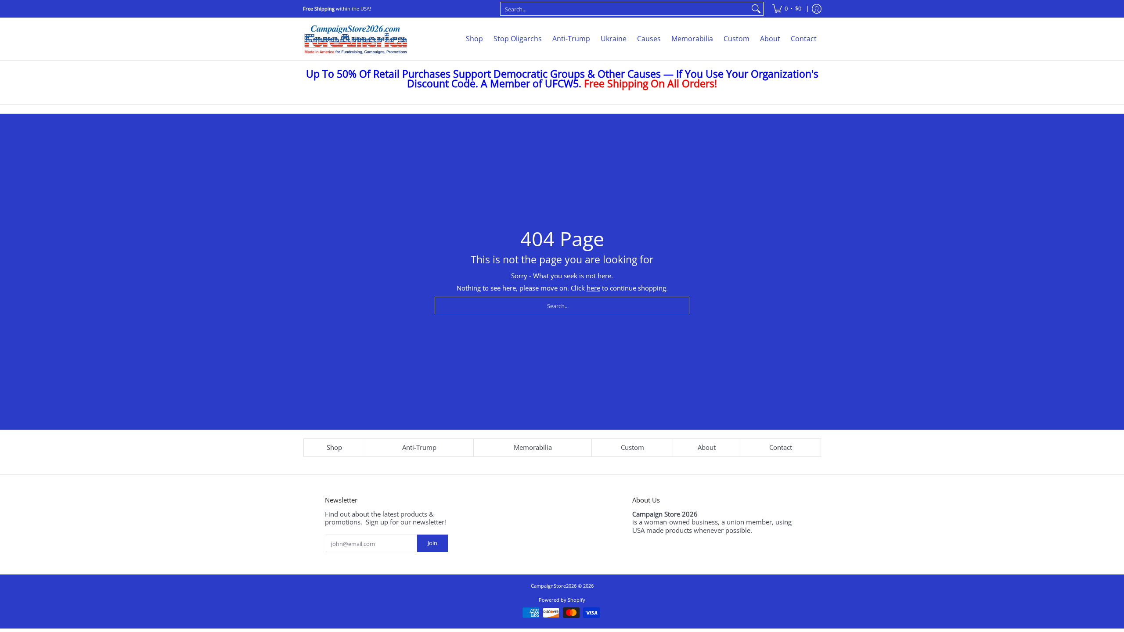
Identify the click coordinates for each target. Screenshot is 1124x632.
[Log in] (816, 9)
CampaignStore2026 (553, 585)
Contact (780, 447)
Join (432, 543)
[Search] (756, 8)
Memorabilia (533, 447)
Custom (632, 447)
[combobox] (625, 8)
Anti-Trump (419, 447)
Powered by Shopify (562, 599)
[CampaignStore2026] (355, 39)
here (593, 288)
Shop (334, 447)
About (707, 447)
